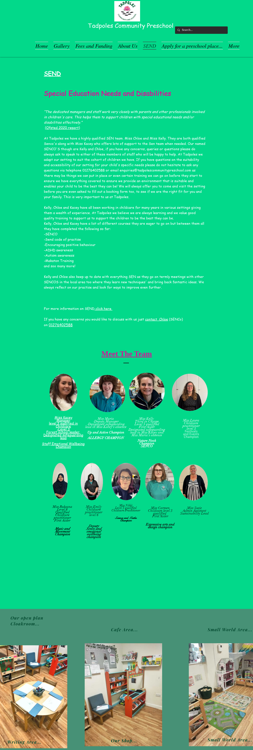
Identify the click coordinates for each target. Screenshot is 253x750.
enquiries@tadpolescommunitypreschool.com (155, 170)
